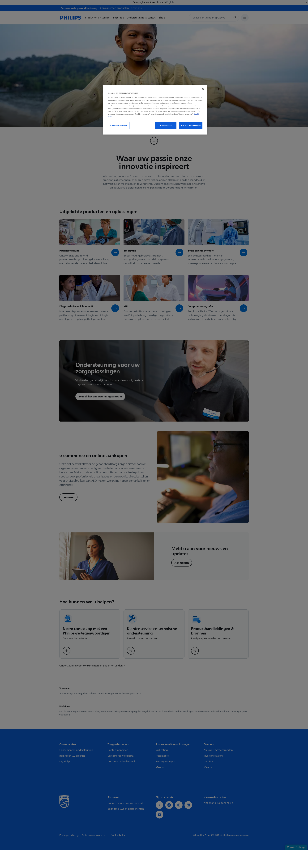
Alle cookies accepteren (191, 125)
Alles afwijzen (166, 125)
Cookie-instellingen (118, 125)
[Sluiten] (202, 88)
